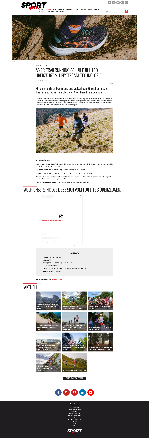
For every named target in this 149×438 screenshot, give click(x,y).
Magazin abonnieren (74, 404)
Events (89, 9)
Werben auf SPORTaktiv (74, 413)
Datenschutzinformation (74, 408)
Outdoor (61, 9)
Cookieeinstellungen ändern (74, 409)
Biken (54, 9)
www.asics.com (57, 279)
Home (37, 65)
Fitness (41, 9)
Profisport (69, 9)
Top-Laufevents (60, 12)
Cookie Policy (74, 411)
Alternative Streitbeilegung (74, 419)
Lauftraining (42, 12)
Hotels (83, 9)
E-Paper (96, 9)
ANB (75, 417)
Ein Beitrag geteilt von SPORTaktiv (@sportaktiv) (53, 242)
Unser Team (74, 421)
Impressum (74, 423)
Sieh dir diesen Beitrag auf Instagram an (52, 220)
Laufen (48, 9)
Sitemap (74, 425)
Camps (77, 9)
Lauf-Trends (51, 12)
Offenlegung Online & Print (74, 415)
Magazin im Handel (74, 406)
